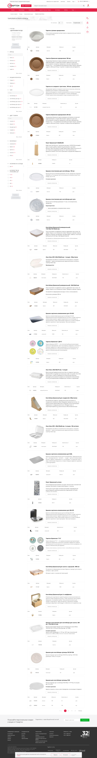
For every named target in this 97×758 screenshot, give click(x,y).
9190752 (34, 390)
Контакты (63, 1)
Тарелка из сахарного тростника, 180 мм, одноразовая (63, 86)
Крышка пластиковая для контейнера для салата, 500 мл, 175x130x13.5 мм (63, 623)
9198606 (35, 305)
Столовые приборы (16, 33)
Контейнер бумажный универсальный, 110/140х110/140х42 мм (58, 228)
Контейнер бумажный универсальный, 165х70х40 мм (62, 285)
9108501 (35, 446)
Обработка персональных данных (41, 739)
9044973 (37, 474)
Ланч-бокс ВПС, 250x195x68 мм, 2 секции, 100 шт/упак (62, 426)
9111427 (37, 586)
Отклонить (65, 755)
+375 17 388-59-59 (66, 733)
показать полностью (52, 70)
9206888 (39, 163)
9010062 (37, 50)
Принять (55, 755)
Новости (9, 736)
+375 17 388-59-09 (66, 735)
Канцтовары (21, 10)
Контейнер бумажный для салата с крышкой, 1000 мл (62, 566)
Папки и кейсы (32, 10)
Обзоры (9, 738)
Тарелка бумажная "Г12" (53, 538)
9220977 (37, 191)
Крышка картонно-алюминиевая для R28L (59, 454)
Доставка (23, 733)
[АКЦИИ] (87, 23)
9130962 (40, 615)
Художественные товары (45, 10)
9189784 (37, 559)
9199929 (39, 502)
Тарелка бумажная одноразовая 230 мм (58, 114)
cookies (18, 755)
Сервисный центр (11, 735)
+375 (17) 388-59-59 (84, 1)
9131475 (35, 700)
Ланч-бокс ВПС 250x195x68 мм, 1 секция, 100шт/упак (62, 257)
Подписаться (85, 720)
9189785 (37, 362)
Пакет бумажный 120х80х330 (55, 143)
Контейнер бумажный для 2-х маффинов (59, 594)
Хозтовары (57, 10)
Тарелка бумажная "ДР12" (54, 341)
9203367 (35, 249)
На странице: (54, 22)
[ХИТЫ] (87, 27)
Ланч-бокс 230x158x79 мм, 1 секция (56, 370)
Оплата (68, 1)
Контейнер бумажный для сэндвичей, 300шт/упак (61, 398)
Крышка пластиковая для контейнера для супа (60, 199)
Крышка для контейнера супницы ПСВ (58, 680)
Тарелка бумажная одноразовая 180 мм (58, 58)
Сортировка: (69, 22)
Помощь (23, 736)
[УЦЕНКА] (87, 32)
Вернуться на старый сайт (53, 1)
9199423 (37, 135)
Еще (73, 1)
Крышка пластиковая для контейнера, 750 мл (60, 171)
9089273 (35, 277)
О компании (10, 733)
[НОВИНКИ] (87, 18)
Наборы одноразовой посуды (17, 39)
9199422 (37, 79)
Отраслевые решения (40, 736)
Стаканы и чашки (16, 35)
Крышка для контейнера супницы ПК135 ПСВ (60, 652)
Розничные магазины (53, 735)
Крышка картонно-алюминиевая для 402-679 (60, 510)
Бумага (13, 10)
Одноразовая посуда (16, 30)
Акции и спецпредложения (41, 733)
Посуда (12, 28)
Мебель (66, 10)
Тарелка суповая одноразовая (55, 30)
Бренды (9, 740)
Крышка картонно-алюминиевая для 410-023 (60, 313)
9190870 (35, 418)
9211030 (35, 107)
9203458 (37, 219)
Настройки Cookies (73, 755)
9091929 (37, 672)
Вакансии (51, 736)
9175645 (35, 334)
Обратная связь (25, 738)
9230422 (35, 705)
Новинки (37, 735)
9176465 (36, 531)
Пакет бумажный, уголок (53, 482)
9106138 (40, 644)
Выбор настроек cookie (40, 742)
